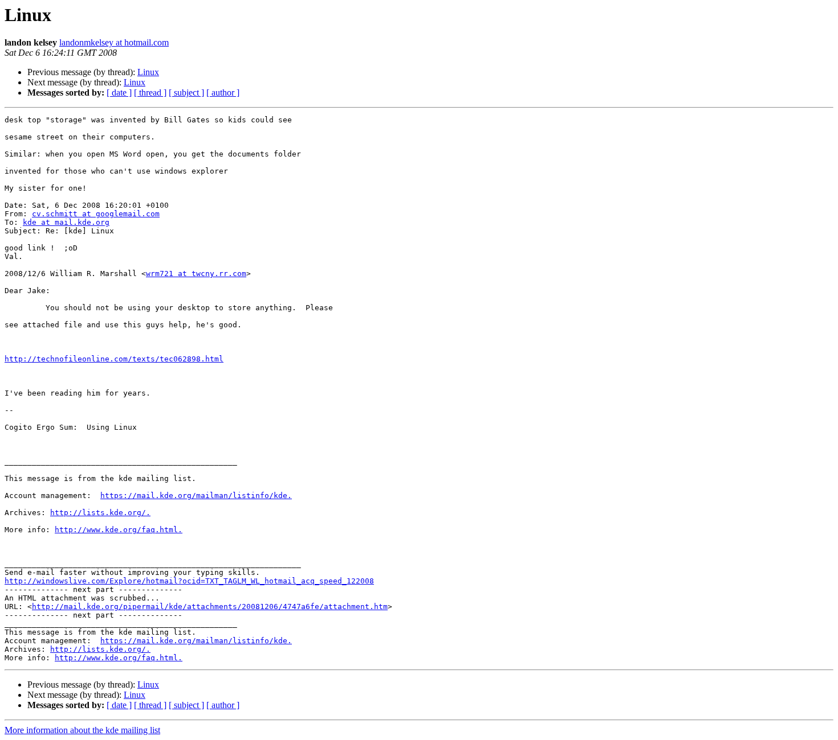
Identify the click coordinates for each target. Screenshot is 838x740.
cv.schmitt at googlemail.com (96, 213)
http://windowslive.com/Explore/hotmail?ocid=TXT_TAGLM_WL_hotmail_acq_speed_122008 (189, 581)
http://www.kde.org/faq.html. (118, 529)
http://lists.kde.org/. (100, 512)
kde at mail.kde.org (66, 222)
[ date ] (119, 92)
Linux (148, 72)
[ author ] (222, 92)
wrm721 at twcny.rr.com (196, 273)
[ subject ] (186, 92)
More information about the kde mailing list (82, 730)
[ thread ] (150, 92)
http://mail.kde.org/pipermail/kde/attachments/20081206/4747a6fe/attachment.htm (210, 606)
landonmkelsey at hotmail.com (114, 42)
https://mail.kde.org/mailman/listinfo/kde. (196, 495)
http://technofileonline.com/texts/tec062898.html (114, 359)
